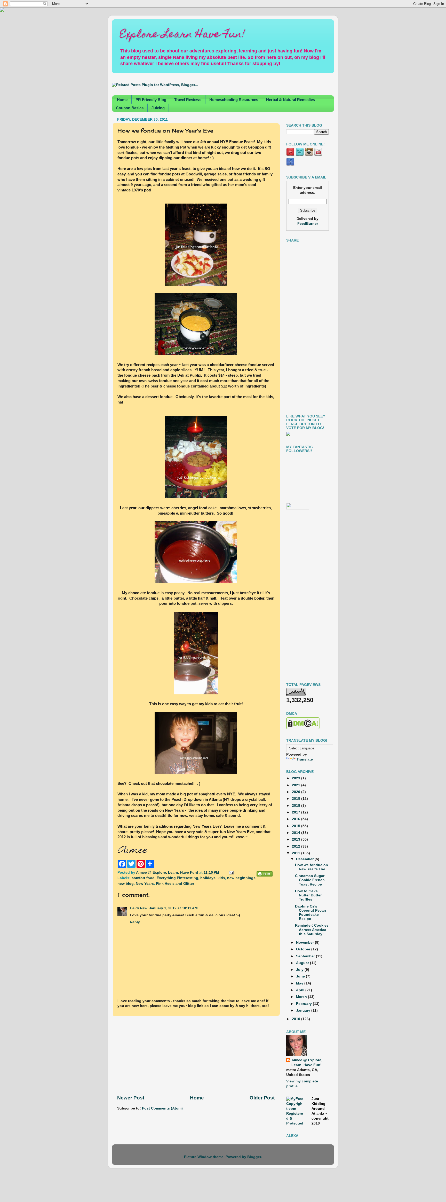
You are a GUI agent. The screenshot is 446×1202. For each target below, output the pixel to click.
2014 (296, 833)
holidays (208, 878)
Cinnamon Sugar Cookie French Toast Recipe (310, 880)
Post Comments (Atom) (162, 1108)
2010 (296, 1019)
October (303, 949)
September (306, 956)
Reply (135, 922)
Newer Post (130, 1097)
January (303, 1010)
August (303, 963)
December (305, 859)
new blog (125, 884)
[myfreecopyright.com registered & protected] (295, 1123)
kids (221, 878)
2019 (296, 799)
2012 (296, 846)
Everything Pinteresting (177, 878)
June (301, 976)
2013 (296, 839)
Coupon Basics (130, 108)
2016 (296, 819)
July (300, 970)
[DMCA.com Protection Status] (303, 728)
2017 (296, 812)
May (300, 983)
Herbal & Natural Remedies (290, 99)
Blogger (254, 1157)
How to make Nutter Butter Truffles (308, 895)
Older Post (262, 1097)
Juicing (158, 108)
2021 (296, 785)
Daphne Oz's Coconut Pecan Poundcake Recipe (310, 912)
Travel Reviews (187, 99)
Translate (305, 759)
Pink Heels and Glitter (175, 884)
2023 (296, 778)
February (304, 1004)
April (300, 990)
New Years (145, 884)
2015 (296, 826)
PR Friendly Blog (151, 99)
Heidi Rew (138, 908)
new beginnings (241, 878)
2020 (296, 792)
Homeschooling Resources (233, 99)
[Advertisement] (196, 1055)
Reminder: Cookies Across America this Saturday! (312, 930)
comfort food (143, 878)
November (305, 942)
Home (122, 99)
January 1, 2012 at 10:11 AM (173, 908)
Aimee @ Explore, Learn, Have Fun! (306, 1062)
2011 (296, 853)
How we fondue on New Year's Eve (311, 867)
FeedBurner (307, 224)
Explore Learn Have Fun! (182, 35)
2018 (296, 806)
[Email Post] (230, 872)
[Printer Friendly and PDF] (265, 874)
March (302, 997)
